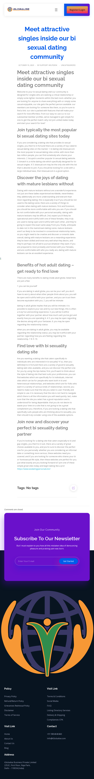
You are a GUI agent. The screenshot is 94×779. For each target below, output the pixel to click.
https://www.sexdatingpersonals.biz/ (34, 469)
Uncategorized (68, 65)
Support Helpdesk (48, 65)
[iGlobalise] (18, 9)
